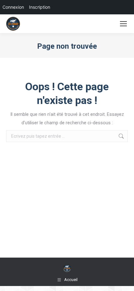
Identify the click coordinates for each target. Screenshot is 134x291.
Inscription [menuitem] (39, 7)
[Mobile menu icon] (123, 23)
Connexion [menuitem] (13, 7)
